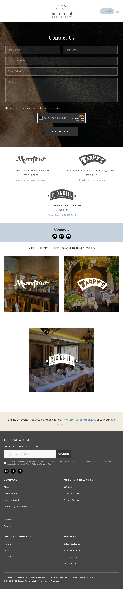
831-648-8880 (31, 175)
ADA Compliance (72, 550)
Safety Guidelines (72, 544)
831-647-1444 (92, 175)
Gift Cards (68, 487)
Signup (63, 454)
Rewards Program (72, 493)
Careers (7, 519)
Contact (7, 526)
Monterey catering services (79, 419)
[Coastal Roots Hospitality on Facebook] (6, 471)
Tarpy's (7, 550)
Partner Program (72, 500)
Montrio (7, 544)
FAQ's (6, 513)
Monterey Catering (12, 500)
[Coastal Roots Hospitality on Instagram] (13, 471)
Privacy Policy (31, 464)
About (7, 487)
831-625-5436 (61, 210)
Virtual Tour (22, 180)
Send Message (61, 131)
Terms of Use (45, 464)
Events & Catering (12, 493)
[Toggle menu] (117, 11)
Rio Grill (7, 557)
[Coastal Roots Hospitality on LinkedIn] (20, 471)
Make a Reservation (31, 319)
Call (108, 11)
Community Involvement (16, 506)
